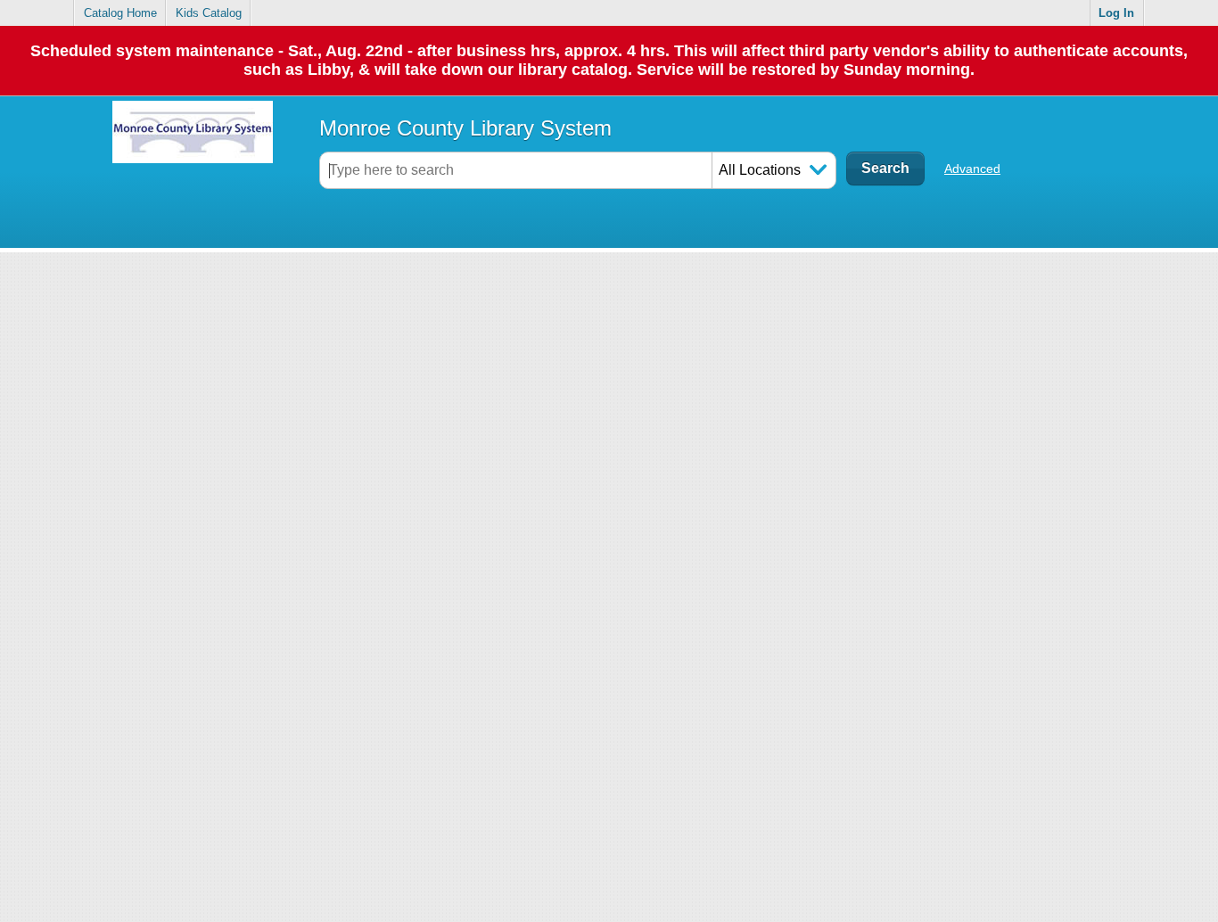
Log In (1116, 13)
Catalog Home (120, 13)
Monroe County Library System (465, 128)
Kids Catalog (209, 13)
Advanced (972, 168)
